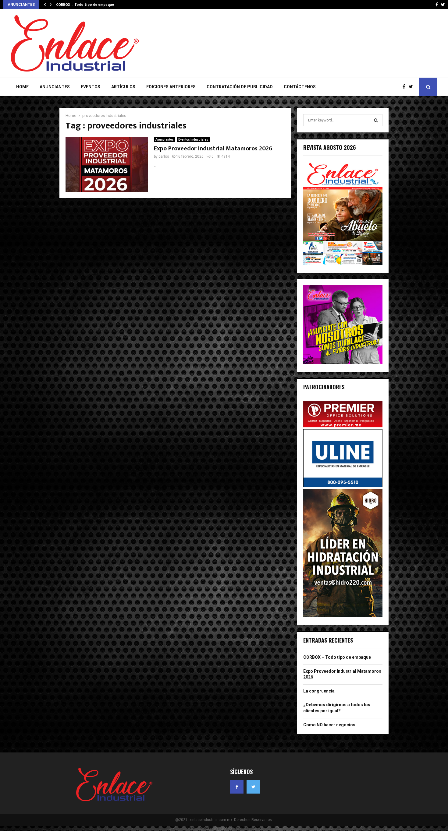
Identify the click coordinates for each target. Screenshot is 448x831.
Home (22, 86)
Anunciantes (55, 86)
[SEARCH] (375, 120)
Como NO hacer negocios (329, 724)
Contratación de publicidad (240, 86)
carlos (163, 156)
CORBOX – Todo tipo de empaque (85, 5)
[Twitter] (412, 86)
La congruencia (319, 691)
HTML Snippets (199, 828)
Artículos (123, 86)
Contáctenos (300, 86)
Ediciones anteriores (171, 86)
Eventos (90, 86)
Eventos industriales (193, 139)
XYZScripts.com (248, 828)
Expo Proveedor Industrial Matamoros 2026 (213, 148)
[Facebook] (405, 86)
